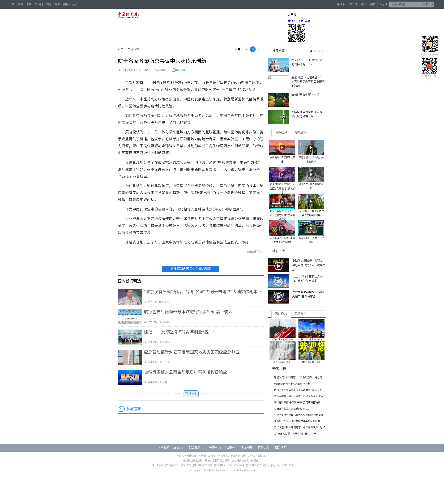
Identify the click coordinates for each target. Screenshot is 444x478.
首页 (11, 4)
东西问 (39, 4)
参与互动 (180, 70)
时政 (28, 4)
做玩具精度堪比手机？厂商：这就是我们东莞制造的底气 (282, 215)
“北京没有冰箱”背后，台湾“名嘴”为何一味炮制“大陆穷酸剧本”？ (204, 291)
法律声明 (246, 447)
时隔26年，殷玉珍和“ (311, 362)
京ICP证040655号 (202, 465)
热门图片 (281, 313)
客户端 (353, 4)
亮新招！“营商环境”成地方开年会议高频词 (297, 421)
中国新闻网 (159, 70)
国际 (49, 4)
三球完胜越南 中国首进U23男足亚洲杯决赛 (297, 402)
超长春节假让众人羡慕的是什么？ (292, 408)
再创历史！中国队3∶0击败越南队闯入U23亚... (299, 390)
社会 (57, 4)
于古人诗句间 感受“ (283, 362)
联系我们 (194, 447)
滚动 (20, 4)
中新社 (130, 83)
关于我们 (163, 447)
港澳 (75, 4)
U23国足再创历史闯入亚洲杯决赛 (292, 383)
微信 (363, 4)
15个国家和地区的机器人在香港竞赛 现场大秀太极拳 (282, 188)
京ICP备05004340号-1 (256, 465)
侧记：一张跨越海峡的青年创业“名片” (179, 332)
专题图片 (300, 313)
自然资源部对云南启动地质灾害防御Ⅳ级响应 (185, 372)
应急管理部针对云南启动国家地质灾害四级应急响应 (192, 352)
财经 (66, 4)
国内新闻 (133, 49)
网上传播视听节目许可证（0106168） (170, 465)
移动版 (341, 4)
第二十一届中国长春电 (311, 339)
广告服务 (211, 447)
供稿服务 (229, 447)
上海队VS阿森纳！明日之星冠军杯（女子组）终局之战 (309, 265)
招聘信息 (263, 447)
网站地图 (280, 447)
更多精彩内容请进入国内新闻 (190, 269)
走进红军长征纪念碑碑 (282, 339)
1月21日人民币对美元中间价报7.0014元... (296, 433)
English (383, 4)
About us (178, 447)
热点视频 (281, 132)
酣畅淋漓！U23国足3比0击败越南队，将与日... (299, 377)
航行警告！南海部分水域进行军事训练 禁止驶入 (188, 312)
